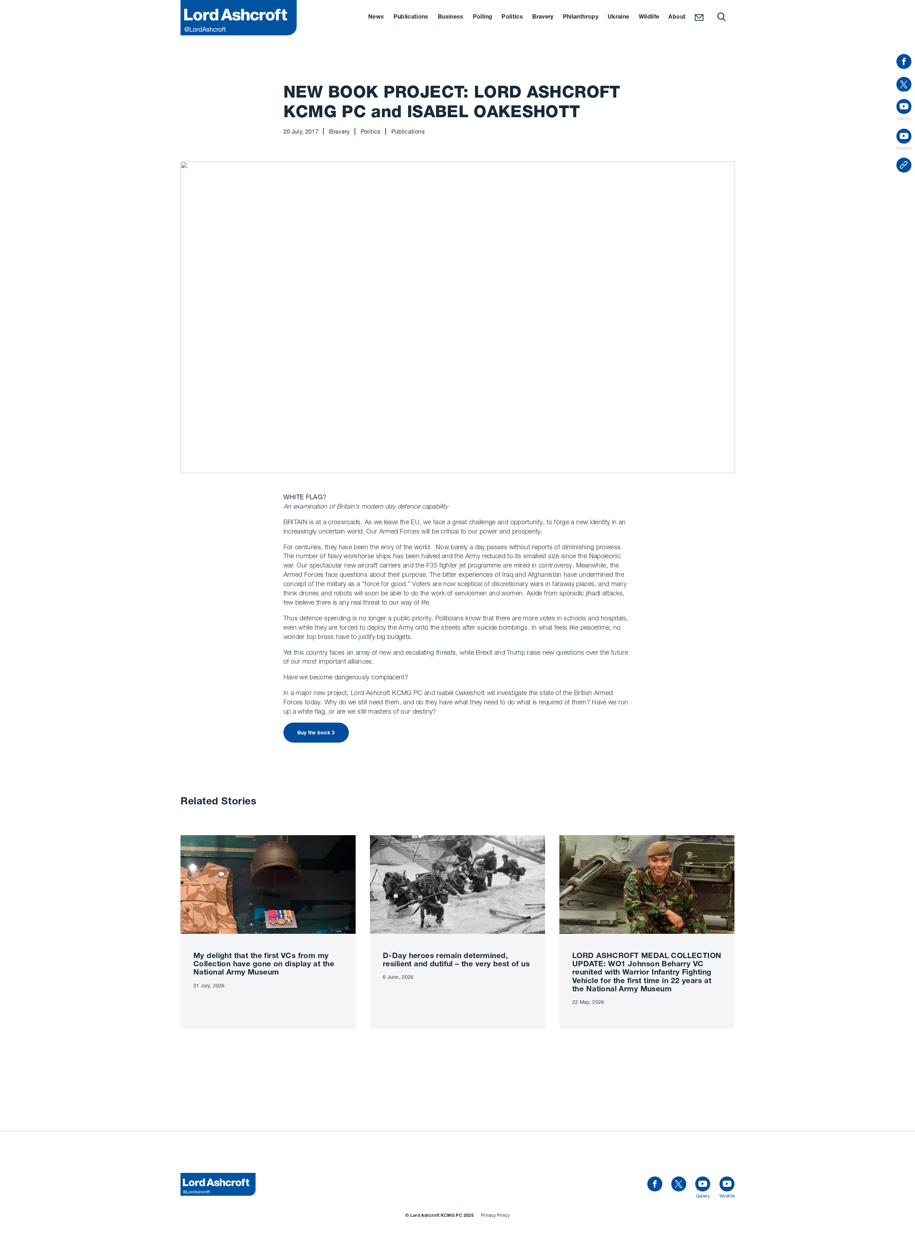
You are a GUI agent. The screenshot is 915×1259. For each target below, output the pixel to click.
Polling (483, 17)
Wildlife (649, 17)
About (677, 17)
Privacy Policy (495, 1215)
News (376, 17)
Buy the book (313, 733)
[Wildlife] (727, 1184)
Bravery (543, 17)
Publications (411, 17)
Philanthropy (580, 17)
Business (451, 17)
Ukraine (618, 17)
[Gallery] (702, 1184)
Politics (512, 17)
